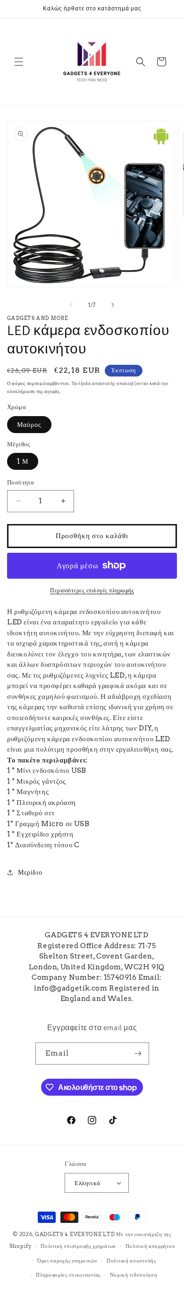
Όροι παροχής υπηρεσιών (67, 1260)
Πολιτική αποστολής (131, 1260)
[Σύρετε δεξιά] (112, 305)
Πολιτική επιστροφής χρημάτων (78, 1246)
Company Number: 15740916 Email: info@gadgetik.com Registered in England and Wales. (97, 988)
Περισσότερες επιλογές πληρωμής (92, 590)
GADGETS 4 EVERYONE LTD (75, 1234)
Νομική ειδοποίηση (134, 1274)
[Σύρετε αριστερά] (71, 305)
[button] (18, 61)
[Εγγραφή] (138, 1053)
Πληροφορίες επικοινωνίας (68, 1274)
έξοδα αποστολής (97, 383)
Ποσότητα (20, 482)
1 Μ (22, 461)
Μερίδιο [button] (30, 872)
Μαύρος (29, 424)
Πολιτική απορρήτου (150, 1246)
